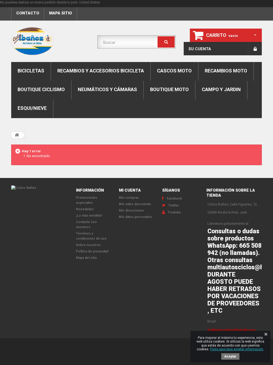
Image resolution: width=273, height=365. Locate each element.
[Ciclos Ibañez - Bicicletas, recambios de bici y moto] (50, 41)
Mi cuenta (130, 190)
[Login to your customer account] (255, 48)
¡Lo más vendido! (89, 216)
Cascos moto (174, 70)
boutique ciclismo (41, 89)
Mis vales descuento (135, 204)
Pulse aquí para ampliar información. (237, 349)
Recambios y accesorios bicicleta (100, 70)
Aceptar (230, 356)
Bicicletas (31, 70)
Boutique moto (169, 89)
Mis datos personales (135, 217)
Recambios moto (226, 70)
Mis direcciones (131, 210)
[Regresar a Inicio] (17, 135)
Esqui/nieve (32, 108)
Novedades (85, 209)
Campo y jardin (221, 89)
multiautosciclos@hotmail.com (231, 330)
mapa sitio (60, 13)
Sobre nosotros (88, 245)
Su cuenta (199, 48)
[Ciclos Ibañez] (39, 188)
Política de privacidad (92, 251)
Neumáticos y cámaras (107, 89)
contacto (27, 13)
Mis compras (129, 198)
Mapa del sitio (86, 258)
